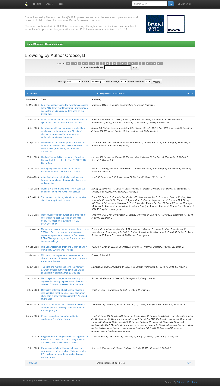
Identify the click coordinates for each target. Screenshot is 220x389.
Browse (49, 3)
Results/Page (112, 81)
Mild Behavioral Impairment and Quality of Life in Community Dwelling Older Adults (64, 248)
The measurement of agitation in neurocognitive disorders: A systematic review (64, 199)
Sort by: (62, 81)
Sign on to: (186, 3)
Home (38, 3)
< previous (32, 93)
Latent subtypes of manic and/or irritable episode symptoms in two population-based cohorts (64, 121)
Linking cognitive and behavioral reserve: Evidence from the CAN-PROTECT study (60, 170)
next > (190, 93)
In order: (86, 81)
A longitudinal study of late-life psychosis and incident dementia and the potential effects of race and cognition (64, 180)
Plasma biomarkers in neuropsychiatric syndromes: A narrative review (59, 317)
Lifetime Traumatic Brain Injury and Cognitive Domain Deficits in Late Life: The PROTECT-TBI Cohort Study (63, 159)
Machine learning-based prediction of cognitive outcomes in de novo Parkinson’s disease (63, 190)
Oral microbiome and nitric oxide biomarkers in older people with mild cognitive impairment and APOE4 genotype (63, 307)
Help (61, 3)
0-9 (68, 64)
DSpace (180, 382)
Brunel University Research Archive (45, 43)
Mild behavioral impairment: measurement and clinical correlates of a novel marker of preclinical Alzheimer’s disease (64, 258)
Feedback (192, 382)
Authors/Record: (136, 81)
